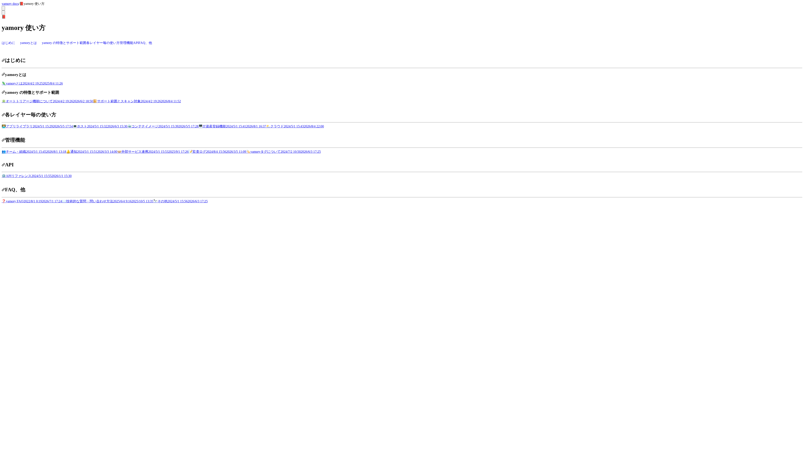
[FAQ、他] (3, 189)
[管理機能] (3, 140)
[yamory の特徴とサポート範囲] (3, 92)
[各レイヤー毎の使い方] (3, 114)
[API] (3, 164)
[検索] (3, 8)
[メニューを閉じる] (3, 12)
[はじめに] (3, 60)
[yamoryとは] (3, 74)
